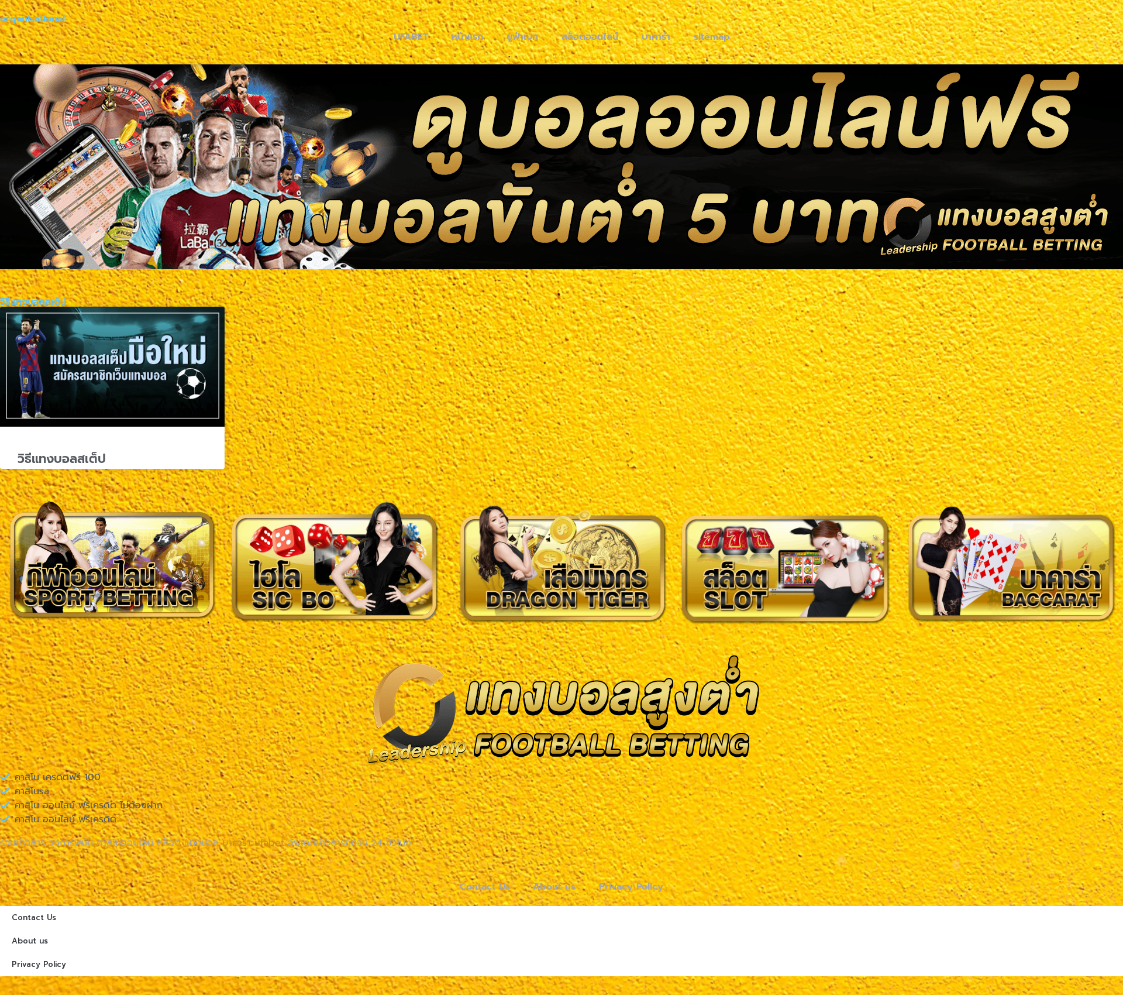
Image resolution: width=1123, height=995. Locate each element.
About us (554, 887)
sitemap (712, 37)
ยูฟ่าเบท (522, 37)
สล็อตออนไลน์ (590, 37)
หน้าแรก (467, 37)
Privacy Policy (631, 887)
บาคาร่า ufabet (253, 843)
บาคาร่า (656, 37)
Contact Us (484, 887)
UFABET (411, 37)
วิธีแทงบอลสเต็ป (62, 459)
